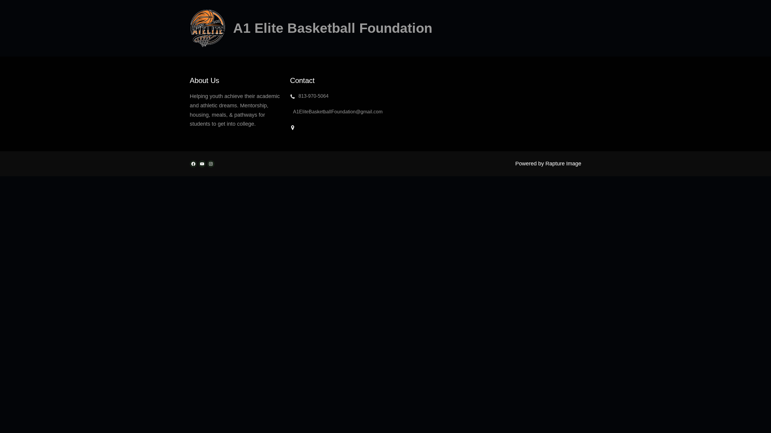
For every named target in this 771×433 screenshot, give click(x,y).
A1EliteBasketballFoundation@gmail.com (337, 111)
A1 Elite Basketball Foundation (332, 28)
